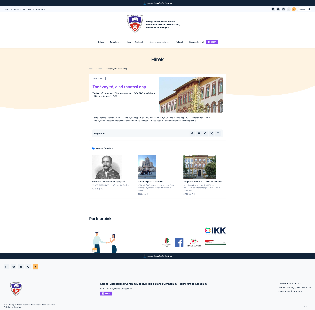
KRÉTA (213, 42)
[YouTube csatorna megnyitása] (278, 9)
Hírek (129, 42)
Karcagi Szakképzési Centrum (159, 3)
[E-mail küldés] (283, 9)
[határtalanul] (194, 242)
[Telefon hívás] (289, 9)
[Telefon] (28, 266)
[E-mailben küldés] (199, 133)
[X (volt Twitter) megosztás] (211, 133)
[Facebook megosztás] (205, 133)
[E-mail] (21, 266)
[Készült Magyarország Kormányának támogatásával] (215, 242)
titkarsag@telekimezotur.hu (298, 287)
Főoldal (92, 69)
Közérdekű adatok (196, 42)
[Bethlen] (166, 242)
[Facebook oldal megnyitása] (273, 9)
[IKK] (215, 231)
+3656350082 (294, 283)
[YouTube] (13, 266)
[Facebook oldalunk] (179, 242)
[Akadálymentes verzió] (294, 9)
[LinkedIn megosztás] (218, 133)
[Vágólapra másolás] (192, 133)
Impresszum (307, 306)
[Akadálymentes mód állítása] (35, 266)
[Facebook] (6, 266)
